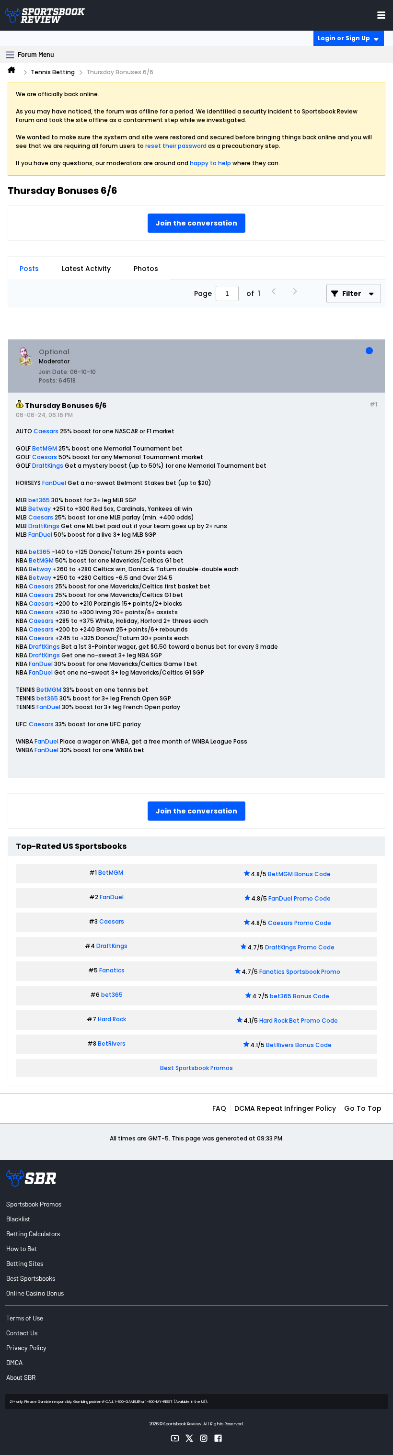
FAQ (219, 1108)
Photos (146, 268)
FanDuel (54, 483)
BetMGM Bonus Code (299, 874)
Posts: (48, 380)
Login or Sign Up (344, 38)
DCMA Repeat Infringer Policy (285, 1108)
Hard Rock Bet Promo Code (298, 1020)
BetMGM (44, 448)
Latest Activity (86, 268)
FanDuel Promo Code (299, 898)
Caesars (46, 431)
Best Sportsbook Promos (196, 1068)
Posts (29, 268)
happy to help (210, 163)
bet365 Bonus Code (299, 996)
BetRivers (112, 1043)
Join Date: (54, 372)
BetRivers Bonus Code (299, 1045)
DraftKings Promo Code (300, 947)
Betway (39, 509)
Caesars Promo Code (299, 923)
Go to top (362, 1108)
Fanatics (112, 970)
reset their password (176, 146)
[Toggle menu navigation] (381, 15)
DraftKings (47, 466)
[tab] (29, 269)
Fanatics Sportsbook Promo (299, 972)
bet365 (39, 500)
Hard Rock (112, 1019)
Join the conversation (196, 223)
